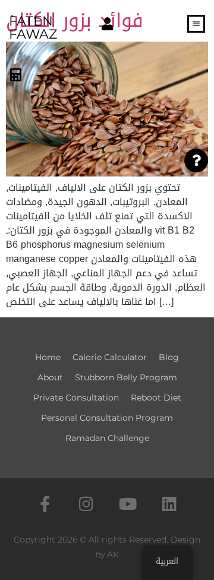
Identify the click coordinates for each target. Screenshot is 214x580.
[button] (107, 24)
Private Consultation (76, 397)
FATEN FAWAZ (33, 27)
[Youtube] (128, 504)
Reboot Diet (156, 397)
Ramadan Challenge (107, 438)
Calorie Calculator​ (110, 357)
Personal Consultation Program (107, 417)
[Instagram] (86, 504)
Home (48, 357)
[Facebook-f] (45, 504)
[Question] (196, 160)
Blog (169, 357)
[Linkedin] (170, 504)
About (50, 377)
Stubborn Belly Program (126, 377)
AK (113, 554)
